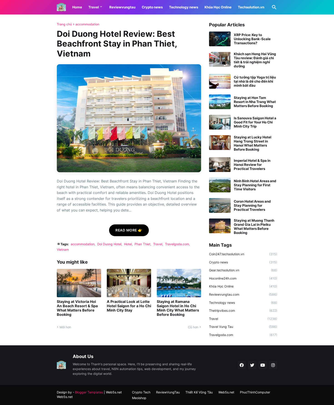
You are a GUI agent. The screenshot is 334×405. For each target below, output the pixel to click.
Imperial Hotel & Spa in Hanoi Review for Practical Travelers (252, 165)
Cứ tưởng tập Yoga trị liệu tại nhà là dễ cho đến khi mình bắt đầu (255, 81)
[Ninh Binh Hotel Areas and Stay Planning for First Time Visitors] (220, 185)
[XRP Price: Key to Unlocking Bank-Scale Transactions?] (220, 39)
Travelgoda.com (177, 244)
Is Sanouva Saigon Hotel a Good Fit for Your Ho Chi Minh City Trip (255, 122)
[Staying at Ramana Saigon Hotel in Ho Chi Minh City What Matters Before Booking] (179, 283)
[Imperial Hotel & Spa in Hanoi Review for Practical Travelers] (220, 164)
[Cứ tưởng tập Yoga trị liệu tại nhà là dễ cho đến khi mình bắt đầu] (220, 81)
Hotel (128, 244)
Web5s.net (65, 397)
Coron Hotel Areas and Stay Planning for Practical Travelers (252, 205)
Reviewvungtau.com (243, 294)
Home (77, 7)
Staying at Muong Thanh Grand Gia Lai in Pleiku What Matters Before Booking (254, 226)
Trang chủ (64, 24)
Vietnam (63, 249)
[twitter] (252, 365)
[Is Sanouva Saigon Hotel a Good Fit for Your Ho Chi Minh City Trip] (220, 122)
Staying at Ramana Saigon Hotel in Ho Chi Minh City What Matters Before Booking (178, 308)
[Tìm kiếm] (273, 7)
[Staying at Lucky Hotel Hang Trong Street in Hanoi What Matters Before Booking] (220, 142)
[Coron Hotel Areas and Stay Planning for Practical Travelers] (220, 205)
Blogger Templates (89, 392)
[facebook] (242, 365)
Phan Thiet (142, 244)
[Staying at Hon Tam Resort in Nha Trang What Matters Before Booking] (220, 101)
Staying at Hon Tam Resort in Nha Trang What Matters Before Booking (255, 102)
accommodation (87, 24)
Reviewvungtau (122, 7)
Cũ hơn (193, 327)
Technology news (183, 7)
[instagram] (273, 365)
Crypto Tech (141, 392)
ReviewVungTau (168, 392)
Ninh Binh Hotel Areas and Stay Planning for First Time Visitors (255, 185)
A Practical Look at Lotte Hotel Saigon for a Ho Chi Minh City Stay (129, 305)
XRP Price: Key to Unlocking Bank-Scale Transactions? (252, 39)
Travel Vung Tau (243, 327)
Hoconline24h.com (243, 278)
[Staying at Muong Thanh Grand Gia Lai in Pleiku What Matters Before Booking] (220, 225)
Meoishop (139, 398)
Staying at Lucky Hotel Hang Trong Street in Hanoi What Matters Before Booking (252, 143)
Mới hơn (65, 327)
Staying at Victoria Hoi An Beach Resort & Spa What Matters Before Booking (77, 308)
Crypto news (152, 7)
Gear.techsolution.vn (243, 270)
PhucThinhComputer (255, 392)
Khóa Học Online (218, 7)
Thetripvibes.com (243, 310)
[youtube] (263, 365)
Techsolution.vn (251, 7)
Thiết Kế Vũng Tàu (199, 392)
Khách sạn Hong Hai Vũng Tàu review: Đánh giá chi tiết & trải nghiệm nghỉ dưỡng (255, 60)
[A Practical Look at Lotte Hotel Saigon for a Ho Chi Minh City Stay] (129, 283)
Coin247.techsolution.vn (243, 254)
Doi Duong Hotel (109, 244)
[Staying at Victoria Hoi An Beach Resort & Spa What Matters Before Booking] (79, 283)
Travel (93, 7)
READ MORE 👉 (128, 230)
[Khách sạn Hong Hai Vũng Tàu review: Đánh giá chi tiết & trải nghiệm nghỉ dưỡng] (220, 59)
